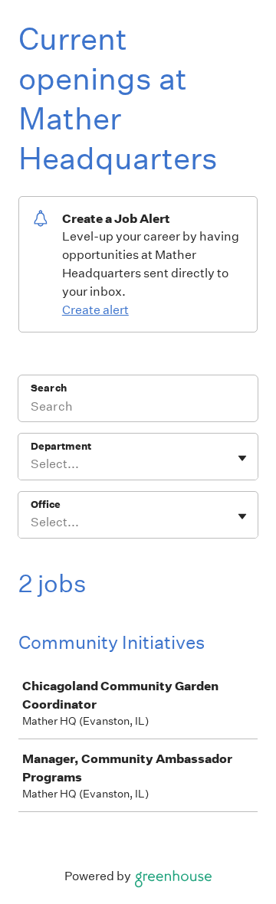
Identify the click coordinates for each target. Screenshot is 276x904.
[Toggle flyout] (242, 458)
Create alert (95, 310)
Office (46, 504)
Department (61, 446)
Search (49, 388)
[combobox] (32, 464)
